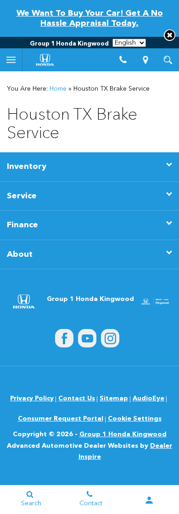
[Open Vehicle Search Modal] (168, 59)
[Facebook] (64, 338)
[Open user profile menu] (149, 500)
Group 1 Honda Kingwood (123, 434)
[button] (169, 35)
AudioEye (148, 398)
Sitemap (114, 398)
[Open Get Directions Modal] (145, 59)
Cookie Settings (135, 419)
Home (58, 89)
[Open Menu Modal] (11, 59)
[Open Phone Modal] (123, 59)
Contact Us (76, 398)
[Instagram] (110, 338)
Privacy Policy (32, 398)
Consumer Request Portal (60, 419)
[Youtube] (87, 338)
